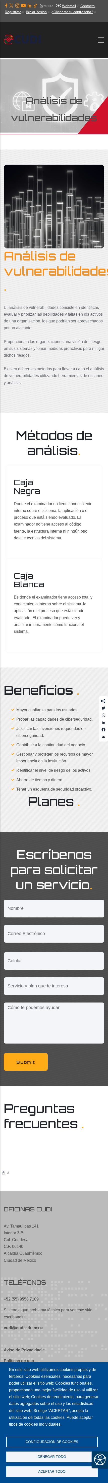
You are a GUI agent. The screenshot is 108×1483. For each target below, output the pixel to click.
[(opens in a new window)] (6, 6)
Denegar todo (52, 1457)
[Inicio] (24, 40)
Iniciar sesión (36, 12)
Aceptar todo (52, 1471)
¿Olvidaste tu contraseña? (72, 12)
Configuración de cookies (52, 1442)
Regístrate (13, 12)
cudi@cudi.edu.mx (21, 1328)
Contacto (87, 6)
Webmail (69, 6)
